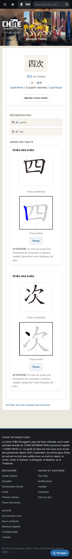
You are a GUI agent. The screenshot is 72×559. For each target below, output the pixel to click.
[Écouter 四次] (32, 83)
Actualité (7, 481)
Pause (36, 240)
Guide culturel (9, 475)
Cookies (6, 537)
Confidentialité (10, 531)
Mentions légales (11, 526)
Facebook (43, 491)
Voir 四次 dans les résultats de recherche (28, 404)
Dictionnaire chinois (12, 486)
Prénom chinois (10, 497)
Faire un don (13, 32)
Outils (5, 491)
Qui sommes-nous (12, 515)
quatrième (16, 87)
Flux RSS (43, 475)
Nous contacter (10, 521)
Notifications (45, 481)
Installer (42, 486)
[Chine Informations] (12, 24)
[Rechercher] (67, 4)
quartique (56, 87)
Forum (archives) (11, 502)
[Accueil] (12, 4)
